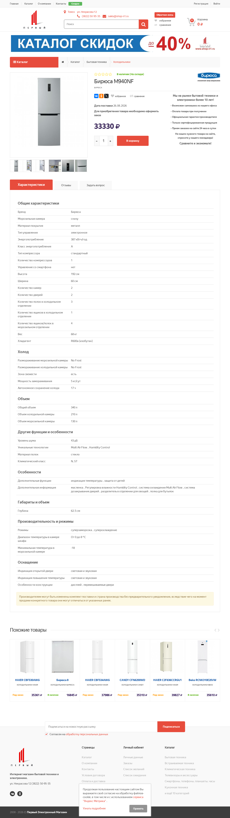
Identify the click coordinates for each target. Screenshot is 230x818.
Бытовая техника (97, 61)
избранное (165, 20)
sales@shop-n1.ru (118, 16)
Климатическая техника (180, 769)
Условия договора (93, 775)
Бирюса (70, 685)
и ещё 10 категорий (177, 793)
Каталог (28, 3)
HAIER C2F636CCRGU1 (167, 680)
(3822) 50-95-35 (91, 16)
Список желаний (133, 769)
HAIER (35, 685)
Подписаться (171, 726)
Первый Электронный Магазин (47, 812)
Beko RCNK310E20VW (202, 680)
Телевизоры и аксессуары (181, 775)
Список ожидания (134, 775)
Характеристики (31, 185)
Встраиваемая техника (179, 763)
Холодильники (121, 61)
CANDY (140, 685)
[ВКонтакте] (96, 96)
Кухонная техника (176, 787)
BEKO (210, 685)
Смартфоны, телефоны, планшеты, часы (190, 781)
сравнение (165, 25)
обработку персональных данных (86, 734)
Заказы (127, 763)
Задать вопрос (96, 185)
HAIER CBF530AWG (27, 680)
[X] (106, 96)
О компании (44, 3)
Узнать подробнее (94, 808)
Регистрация (201, 3)
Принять (138, 808)
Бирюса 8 (62, 680)
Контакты (61, 3)
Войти (216, 3)
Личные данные (133, 757)
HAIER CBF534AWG (97, 680)
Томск (71, 11)
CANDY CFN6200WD (132, 680)
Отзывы (66, 185)
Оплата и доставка (93, 781)
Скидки (75, 4)
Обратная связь (165, 15)
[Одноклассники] (101, 96)
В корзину (132, 140)
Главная (14, 3)
